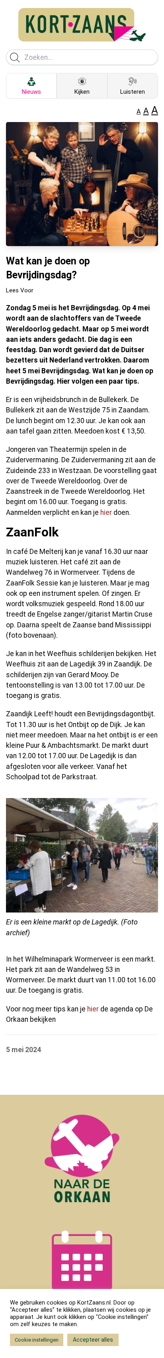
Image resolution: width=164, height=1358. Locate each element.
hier (106, 512)
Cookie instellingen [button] (37, 1340)
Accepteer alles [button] (93, 1339)
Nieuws (31, 91)
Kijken (82, 91)
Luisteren (132, 91)
